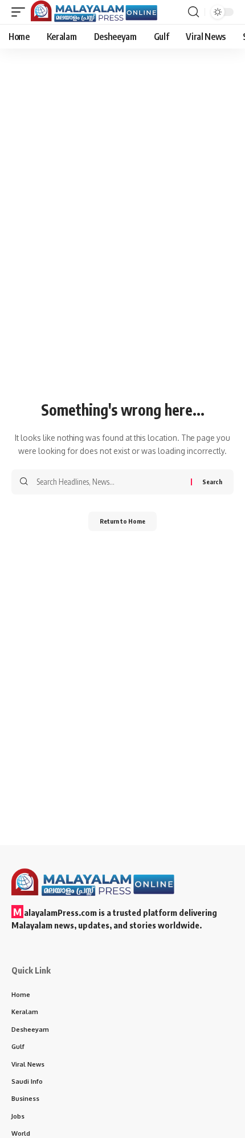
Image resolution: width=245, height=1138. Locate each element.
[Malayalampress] (97, 12)
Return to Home (122, 521)
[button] (21, 12)
